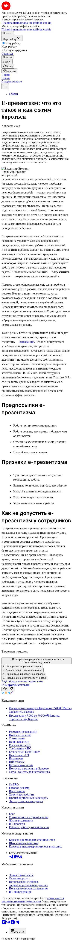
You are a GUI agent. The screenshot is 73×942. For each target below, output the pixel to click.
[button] (5, 74)
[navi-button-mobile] (5, 86)
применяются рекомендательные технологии (32, 900)
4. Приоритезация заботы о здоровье (24, 674)
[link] (7, 66)
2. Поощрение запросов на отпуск (22, 666)
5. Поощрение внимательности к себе (24, 677)
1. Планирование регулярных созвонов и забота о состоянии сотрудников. (36, 661)
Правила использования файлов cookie (26, 29)
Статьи (13, 93)
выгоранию (26, 341)
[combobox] (17, 931)
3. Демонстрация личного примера (22, 670)
